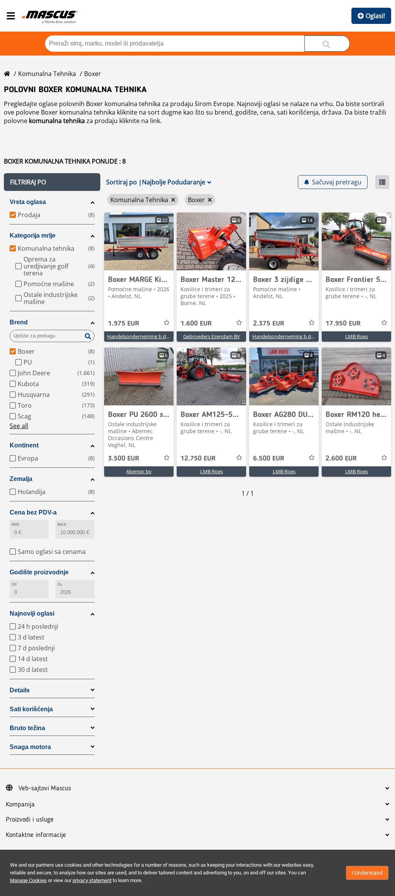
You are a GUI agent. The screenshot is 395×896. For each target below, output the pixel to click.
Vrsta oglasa (28, 202)
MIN (15, 524)
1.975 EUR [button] (123, 323)
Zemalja (21, 479)
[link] (139, 241)
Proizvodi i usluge (30, 819)
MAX (61, 524)
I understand (367, 873)
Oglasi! (375, 16)
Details (20, 690)
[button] (52, 182)
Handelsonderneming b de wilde (144, 336)
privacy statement (92, 880)
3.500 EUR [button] (123, 458)
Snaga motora (30, 747)
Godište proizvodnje (39, 572)
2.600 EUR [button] (341, 458)
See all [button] (19, 426)
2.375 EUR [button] (268, 323)
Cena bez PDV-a (33, 512)
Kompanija (20, 804)
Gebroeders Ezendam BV (211, 336)
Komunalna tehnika (47, 73)
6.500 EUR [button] (268, 458)
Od (14, 584)
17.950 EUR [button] (343, 323)
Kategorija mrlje (33, 235)
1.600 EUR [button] (196, 323)
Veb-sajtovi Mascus (45, 788)
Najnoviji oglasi (32, 613)
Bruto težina (27, 728)
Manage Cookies (28, 880)
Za (59, 584)
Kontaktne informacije (36, 835)
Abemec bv (139, 471)
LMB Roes (356, 336)
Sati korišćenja (31, 709)
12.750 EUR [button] (198, 458)
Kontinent (24, 445)
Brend (19, 322)
